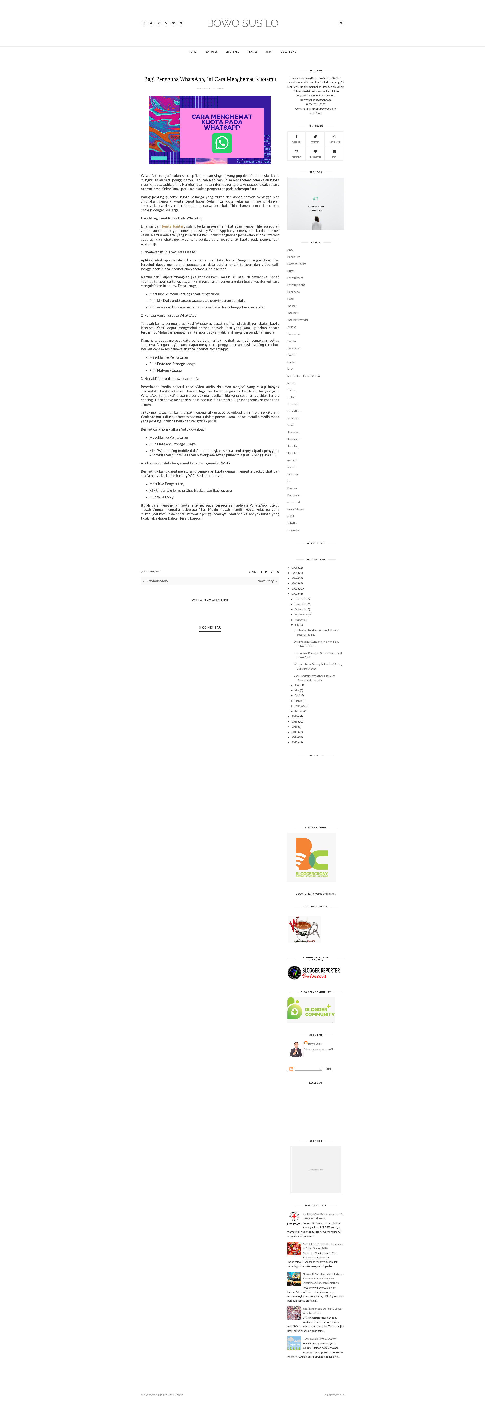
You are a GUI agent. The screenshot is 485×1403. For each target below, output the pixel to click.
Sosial (290, 425)
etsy (334, 157)
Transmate (293, 439)
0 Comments (152, 571)
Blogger (330, 893)
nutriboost (293, 502)
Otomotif (293, 404)
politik (291, 516)
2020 (295, 716)
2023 (295, 583)
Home (192, 51)
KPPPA (291, 326)
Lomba (291, 361)
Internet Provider (297, 319)
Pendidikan (293, 411)
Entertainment (296, 284)
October (300, 609)
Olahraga (292, 389)
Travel (252, 51)
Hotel (290, 298)
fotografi (292, 474)
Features (211, 51)
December (301, 599)
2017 (295, 732)
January (299, 711)
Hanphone (293, 291)
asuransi (292, 460)
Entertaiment (295, 277)
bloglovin (315, 157)
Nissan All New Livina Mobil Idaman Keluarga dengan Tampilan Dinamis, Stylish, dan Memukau (323, 1278)
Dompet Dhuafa (296, 263)
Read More (315, 112)
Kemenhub (293, 333)
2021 (295, 593)
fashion (291, 467)
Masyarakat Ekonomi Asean (303, 375)
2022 (295, 588)
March (298, 700)
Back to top (333, 1395)
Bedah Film (293, 256)
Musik (290, 382)
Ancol (290, 249)
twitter (315, 142)
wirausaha (293, 530)
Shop (269, 51)
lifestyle (292, 488)
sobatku (292, 523)
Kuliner (291, 354)
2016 (295, 737)
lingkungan (293, 495)
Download (288, 51)
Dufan (291, 270)
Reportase (293, 418)
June (297, 685)
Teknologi (293, 432)
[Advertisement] (315, 793)
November (301, 604)
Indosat (292, 305)
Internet (292, 312)
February (300, 705)
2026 (295, 567)
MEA (290, 368)
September (301, 614)
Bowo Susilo (315, 1043)
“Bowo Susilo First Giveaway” (320, 1338)
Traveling (292, 446)
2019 (295, 721)
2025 (295, 572)
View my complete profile (319, 1049)
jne (289, 481)
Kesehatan (293, 347)
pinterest (296, 157)
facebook (296, 142)
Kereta (291, 340)
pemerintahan (295, 509)
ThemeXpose (174, 1395)
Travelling (293, 453)
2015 (295, 742)
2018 (295, 726)
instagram (334, 142)
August (299, 619)
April (297, 695)
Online (291, 397)
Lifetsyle (232, 51)
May (297, 690)
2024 (295, 578)
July (297, 624)
